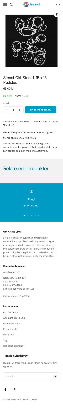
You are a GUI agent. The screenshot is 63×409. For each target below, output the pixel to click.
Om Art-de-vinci (11, 312)
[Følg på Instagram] (13, 389)
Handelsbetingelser (13, 345)
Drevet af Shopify (29, 399)
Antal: (6, 103)
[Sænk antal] (7, 110)
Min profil (8, 334)
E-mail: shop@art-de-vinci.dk (18, 288)
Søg (5, 340)
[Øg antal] (19, 110)
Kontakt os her (11, 329)
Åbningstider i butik (14, 317)
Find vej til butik (12, 323)
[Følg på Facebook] (5, 389)
